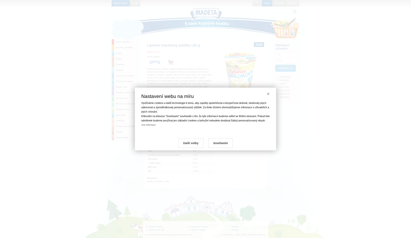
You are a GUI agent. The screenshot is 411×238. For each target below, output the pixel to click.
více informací (148, 125)
